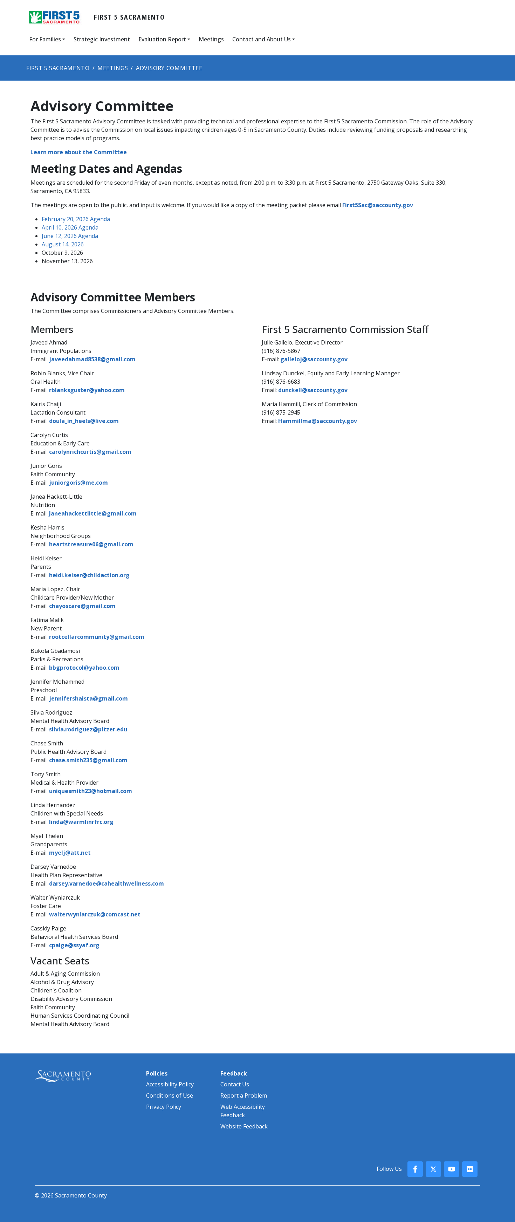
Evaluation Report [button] (162, 39)
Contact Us (234, 1084)
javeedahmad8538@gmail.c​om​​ (92, 359)
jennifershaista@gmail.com (88, 698)
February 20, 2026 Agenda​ (76, 219)
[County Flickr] (470, 1169)
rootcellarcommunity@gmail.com (96, 637)
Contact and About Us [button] (261, 39)
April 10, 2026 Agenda (70, 227)
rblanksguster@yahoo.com (87, 390)
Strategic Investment (102, 39)
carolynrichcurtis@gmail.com (90, 452)
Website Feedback (244, 1126)
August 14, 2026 (63, 244)
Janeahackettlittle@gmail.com (93, 513)
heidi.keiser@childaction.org (89, 575)
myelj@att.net (70, 852)
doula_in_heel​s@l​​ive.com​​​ (84, 421)
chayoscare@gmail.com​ (82, 606)
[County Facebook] (415, 1169)
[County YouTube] (451, 1169)
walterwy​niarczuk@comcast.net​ (94, 914)
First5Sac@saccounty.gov (377, 205)
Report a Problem (243, 1095)
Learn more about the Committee (78, 152)
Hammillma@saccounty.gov (317, 421)
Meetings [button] (211, 39)
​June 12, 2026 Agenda (70, 236)
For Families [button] (45, 39)
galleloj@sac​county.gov (314, 359)
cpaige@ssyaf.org (74, 945)
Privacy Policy (163, 1107)
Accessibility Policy (170, 1084)
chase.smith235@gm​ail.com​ (88, 760)
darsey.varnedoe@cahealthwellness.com (106, 883)
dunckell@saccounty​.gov (313, 390)
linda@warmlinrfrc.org (81, 822)
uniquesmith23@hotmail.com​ (90, 791)
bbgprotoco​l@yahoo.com (84, 667)
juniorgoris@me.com (78, 482)
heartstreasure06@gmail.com (91, 544)
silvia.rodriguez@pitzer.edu (88, 729)
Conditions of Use (169, 1095)
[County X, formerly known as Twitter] (433, 1169)
